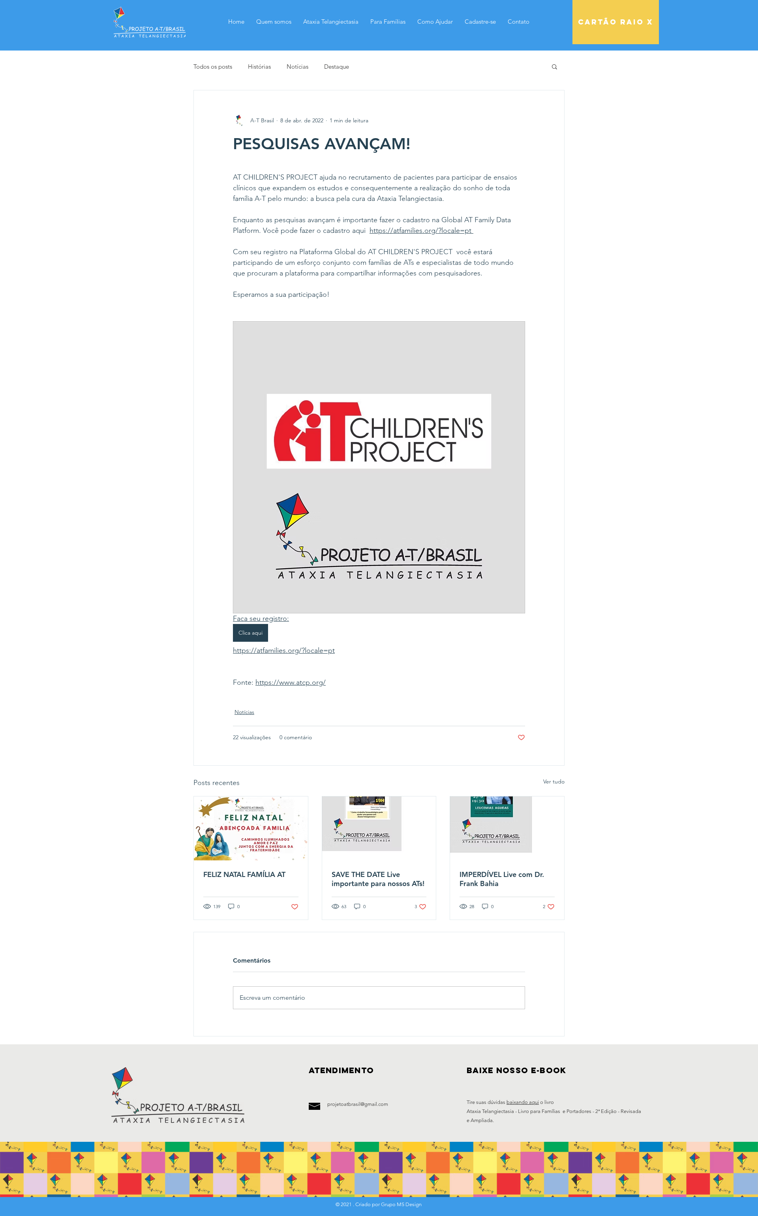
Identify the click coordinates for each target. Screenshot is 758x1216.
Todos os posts (212, 66)
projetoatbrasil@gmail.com (357, 1104)
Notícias (297, 66)
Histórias (259, 66)
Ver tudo (554, 781)
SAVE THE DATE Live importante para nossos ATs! (378, 879)
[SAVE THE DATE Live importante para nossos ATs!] (379, 828)
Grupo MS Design (401, 1204)
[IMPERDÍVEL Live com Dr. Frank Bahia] (507, 828)
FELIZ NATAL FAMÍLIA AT (244, 874)
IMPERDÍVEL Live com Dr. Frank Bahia (502, 879)
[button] (554, 66)
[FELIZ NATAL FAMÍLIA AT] (251, 828)
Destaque (336, 66)
